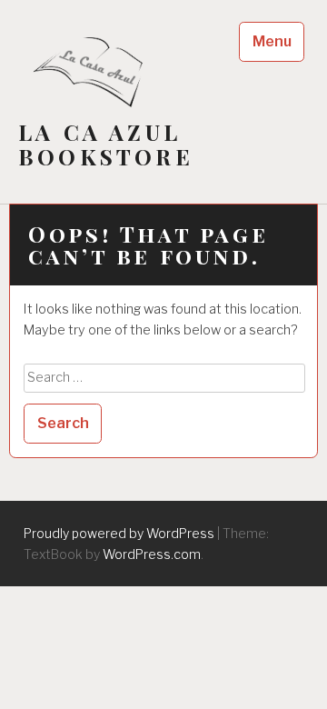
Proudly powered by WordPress (119, 533)
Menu (272, 41)
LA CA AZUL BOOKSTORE (105, 144)
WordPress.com (152, 554)
